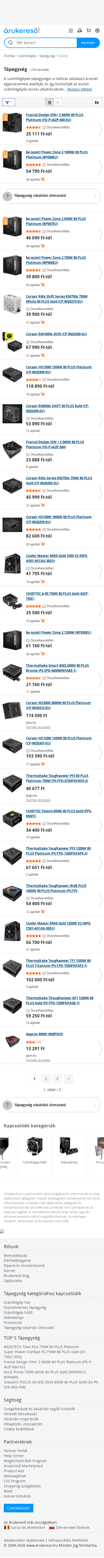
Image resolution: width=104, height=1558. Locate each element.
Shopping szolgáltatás (22, 1486)
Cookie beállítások (19, 1429)
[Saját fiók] (97, 30)
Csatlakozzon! (18, 1508)
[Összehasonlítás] (80, 30)
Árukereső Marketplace (23, 1465)
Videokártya (69, 1162)
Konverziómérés (17, 1496)
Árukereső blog (16, 1275)
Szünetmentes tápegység (25, 1307)
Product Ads (14, 1470)
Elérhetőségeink (17, 1260)
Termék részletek (38, 727)
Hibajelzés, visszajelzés (23, 1424)
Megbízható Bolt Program (25, 1460)
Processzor (13, 1322)
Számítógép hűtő (34, 1162)
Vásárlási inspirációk (21, 1418)
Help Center (14, 1455)
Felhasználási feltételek (68, 1540)
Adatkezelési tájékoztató (24, 1540)
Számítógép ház (17, 1302)
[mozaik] (58, 102)
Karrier (10, 1270)
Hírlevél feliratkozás (20, 1413)
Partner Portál (15, 1450)
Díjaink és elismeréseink (24, 1265)
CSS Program (14, 1481)
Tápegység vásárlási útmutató (40, 195)
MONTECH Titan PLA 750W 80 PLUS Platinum (41, 1346)
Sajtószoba (13, 1280)
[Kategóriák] (71, 30)
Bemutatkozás (16, 1255)
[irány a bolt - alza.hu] (13, 711)
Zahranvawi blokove (72, 1527)
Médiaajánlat (15, 1475)
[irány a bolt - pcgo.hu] (13, 783)
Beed (8, 1491)
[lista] (49, 102)
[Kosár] (88, 30)
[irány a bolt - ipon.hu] (13, 1042)
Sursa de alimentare (28, 1527)
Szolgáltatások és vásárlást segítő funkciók (39, 1408)
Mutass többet (79, 89)
